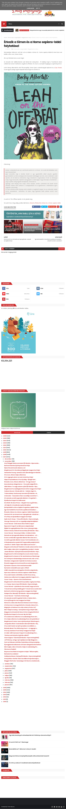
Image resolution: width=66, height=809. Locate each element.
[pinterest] (59, 807)
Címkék (49, 432)
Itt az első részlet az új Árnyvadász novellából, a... (20, 626)
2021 (4, 447)
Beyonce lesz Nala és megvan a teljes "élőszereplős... (21, 651)
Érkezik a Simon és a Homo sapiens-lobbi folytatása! (21, 512)
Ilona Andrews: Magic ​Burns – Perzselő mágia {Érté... (21, 484)
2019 (4, 452)
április (7, 678)
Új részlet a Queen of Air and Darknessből (17, 565)
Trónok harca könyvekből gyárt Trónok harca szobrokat (23, 589)
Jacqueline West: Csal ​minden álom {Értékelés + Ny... (21, 624)
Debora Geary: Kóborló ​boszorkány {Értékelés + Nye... (21, 530)
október (7, 664)
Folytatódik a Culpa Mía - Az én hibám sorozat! (13, 230)
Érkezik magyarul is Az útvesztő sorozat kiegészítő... (21, 563)
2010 (4, 701)
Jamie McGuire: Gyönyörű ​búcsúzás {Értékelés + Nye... (22, 551)
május (7, 675)
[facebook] (52, 807)
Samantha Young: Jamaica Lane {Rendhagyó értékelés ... (23, 472)
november (8, 461)
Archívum (17, 432)
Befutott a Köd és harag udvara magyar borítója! (20, 591)
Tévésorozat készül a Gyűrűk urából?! (16, 635)
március (7, 680)
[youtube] (61, 807)
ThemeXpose (10, 806)
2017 (4, 457)
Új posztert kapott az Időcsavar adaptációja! (19, 526)
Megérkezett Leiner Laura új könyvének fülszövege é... (22, 621)
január (7, 685)
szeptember (9, 666)
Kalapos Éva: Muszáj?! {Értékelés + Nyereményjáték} (21, 593)
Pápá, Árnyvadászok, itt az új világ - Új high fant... (20, 479)
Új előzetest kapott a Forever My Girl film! (18, 614)
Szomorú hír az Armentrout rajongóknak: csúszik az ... (22, 514)
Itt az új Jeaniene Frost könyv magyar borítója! (19, 630)
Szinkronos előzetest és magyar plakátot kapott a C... (22, 577)
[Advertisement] (33, 376)
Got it (38, 8)
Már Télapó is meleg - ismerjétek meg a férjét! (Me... (21, 610)
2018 (4, 454)
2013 (4, 694)
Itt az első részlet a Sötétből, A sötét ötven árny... (20, 575)
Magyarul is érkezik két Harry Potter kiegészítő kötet (21, 612)
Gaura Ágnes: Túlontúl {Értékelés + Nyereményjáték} (21, 637)
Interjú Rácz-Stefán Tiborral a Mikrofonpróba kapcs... (22, 658)
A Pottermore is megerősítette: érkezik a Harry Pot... (21, 605)
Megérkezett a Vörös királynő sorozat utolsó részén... (21, 554)
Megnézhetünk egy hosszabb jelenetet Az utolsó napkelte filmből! (39, 30)
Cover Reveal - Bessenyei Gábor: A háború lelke (20, 533)
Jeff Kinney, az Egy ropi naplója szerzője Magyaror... (21, 640)
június (7, 673)
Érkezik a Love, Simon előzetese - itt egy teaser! (20, 482)
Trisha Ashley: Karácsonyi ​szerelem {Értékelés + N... (21, 493)
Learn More (30, 8)
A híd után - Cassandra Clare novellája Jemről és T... (21, 496)
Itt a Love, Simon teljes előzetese (15, 475)
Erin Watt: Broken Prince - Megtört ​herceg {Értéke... (21, 503)
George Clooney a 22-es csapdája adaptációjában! (21, 521)
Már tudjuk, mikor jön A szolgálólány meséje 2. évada (21, 549)
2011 (4, 699)
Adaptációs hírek (14, 30)
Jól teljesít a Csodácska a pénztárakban (17, 505)
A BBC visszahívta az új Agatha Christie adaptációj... (21, 570)
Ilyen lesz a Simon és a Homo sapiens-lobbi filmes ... (21, 572)
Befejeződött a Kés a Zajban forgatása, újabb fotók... (21, 507)
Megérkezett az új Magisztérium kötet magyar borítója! (22, 489)
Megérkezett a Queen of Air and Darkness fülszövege (22, 556)
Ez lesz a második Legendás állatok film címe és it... (21, 537)
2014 (4, 692)
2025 (5, 438)
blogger (61, 248)
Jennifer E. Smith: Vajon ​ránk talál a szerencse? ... (20, 544)
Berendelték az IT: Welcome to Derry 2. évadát (22, 749)
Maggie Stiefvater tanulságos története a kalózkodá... (22, 661)
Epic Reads (58, 67)
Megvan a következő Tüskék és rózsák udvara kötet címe (23, 547)
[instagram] (54, 807)
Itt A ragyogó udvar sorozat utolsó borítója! (18, 477)
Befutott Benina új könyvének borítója (17, 465)
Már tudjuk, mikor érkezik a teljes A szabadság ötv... (21, 647)
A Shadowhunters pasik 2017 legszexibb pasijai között (21, 542)
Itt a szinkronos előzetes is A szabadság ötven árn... (21, 617)
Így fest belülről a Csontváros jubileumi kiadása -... (21, 510)
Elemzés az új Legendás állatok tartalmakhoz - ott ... (21, 535)
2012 (4, 697)
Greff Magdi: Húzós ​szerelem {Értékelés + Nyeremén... (22, 463)
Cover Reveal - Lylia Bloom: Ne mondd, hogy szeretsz (21, 586)
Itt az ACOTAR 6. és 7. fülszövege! (18, 742)
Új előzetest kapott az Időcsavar (14, 500)
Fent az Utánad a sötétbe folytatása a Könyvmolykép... (22, 642)
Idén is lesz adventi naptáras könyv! (51, 230)
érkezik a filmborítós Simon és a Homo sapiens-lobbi (45, 203)
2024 (5, 440)
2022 (5, 445)
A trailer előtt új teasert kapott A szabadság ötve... (21, 633)
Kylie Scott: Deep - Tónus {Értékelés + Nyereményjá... (21, 519)
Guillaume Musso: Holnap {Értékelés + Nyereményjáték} (22, 656)
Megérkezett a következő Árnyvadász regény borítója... (22, 582)
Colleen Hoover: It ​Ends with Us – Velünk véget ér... (20, 491)
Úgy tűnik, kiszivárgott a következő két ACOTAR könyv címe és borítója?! (32, 229)
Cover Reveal (8, 226)
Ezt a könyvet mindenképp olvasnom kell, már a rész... (22, 558)
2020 (5, 450)
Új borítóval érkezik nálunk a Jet (14, 468)
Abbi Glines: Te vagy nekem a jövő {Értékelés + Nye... (21, 486)
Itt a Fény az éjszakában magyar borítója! (18, 517)
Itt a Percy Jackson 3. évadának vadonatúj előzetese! (24, 763)
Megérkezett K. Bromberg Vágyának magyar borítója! (22, 470)
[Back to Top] (64, 807)
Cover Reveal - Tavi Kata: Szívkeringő (16, 596)
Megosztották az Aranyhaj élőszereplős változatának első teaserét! (29, 756)
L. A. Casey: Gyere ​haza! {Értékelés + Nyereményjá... (21, 584)
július (6, 671)
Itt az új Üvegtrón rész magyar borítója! (17, 600)
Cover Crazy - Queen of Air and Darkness (17, 579)
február (7, 682)
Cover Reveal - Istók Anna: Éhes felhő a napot (19, 524)
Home (5, 37)
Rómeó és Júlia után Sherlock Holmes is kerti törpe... (21, 603)
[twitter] (57, 807)
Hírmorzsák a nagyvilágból (14, 37)
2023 (5, 443)
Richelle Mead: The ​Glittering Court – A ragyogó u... (21, 628)
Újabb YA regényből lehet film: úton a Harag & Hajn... (21, 528)
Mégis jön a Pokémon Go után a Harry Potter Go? (20, 607)
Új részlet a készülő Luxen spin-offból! (16, 568)
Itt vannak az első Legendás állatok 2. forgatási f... (20, 498)
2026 (5, 436)
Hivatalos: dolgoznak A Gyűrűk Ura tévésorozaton (20, 561)
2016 (4, 687)
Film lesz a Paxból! (10, 649)
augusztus (8, 668)
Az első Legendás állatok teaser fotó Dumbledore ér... (22, 540)
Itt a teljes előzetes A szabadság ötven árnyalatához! (21, 619)
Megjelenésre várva (26, 37)
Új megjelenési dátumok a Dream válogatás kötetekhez (22, 644)
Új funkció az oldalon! (11, 654)
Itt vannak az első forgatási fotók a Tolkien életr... (20, 598)
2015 (4, 690)
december (8, 459)
